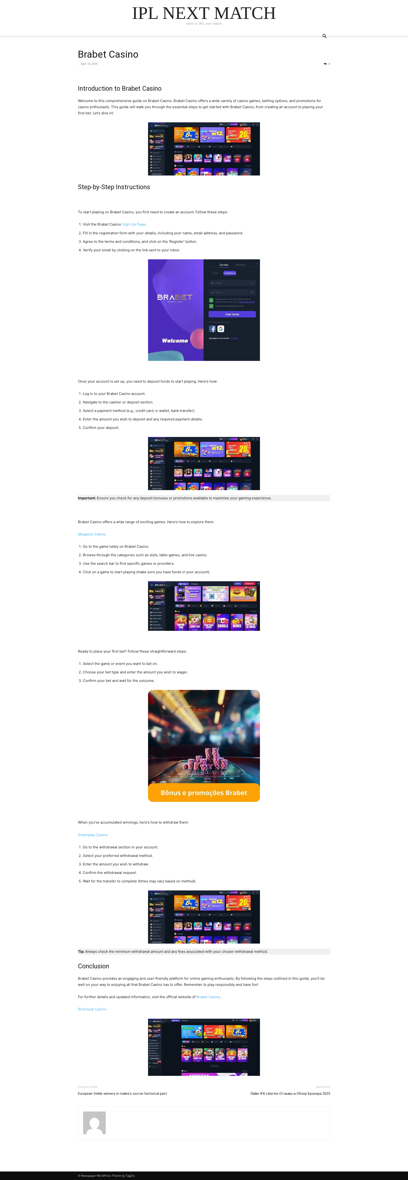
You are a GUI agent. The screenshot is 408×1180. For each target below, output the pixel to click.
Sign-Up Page (133, 224)
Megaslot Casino (92, 534)
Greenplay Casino (93, 835)
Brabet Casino (108, 54)
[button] (324, 36)
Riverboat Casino (92, 1009)
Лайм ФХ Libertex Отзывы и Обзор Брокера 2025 (290, 1093)
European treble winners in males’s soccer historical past (122, 1093)
